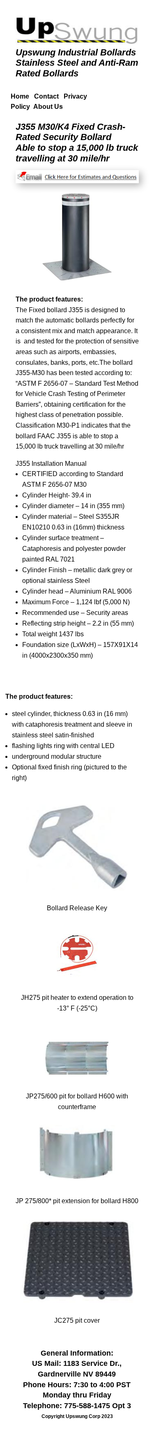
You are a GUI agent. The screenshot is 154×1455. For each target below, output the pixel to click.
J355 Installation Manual (51, 463)
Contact (49, 96)
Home (20, 96)
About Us (48, 106)
